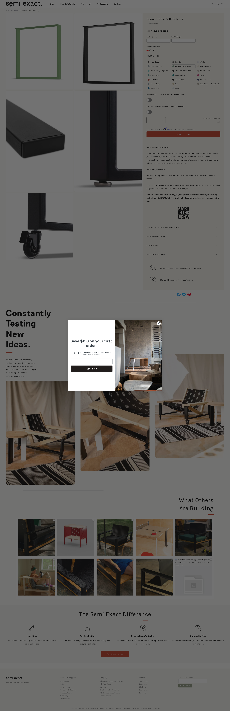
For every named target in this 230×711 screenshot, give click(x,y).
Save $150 (92, 368)
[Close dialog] (159, 323)
